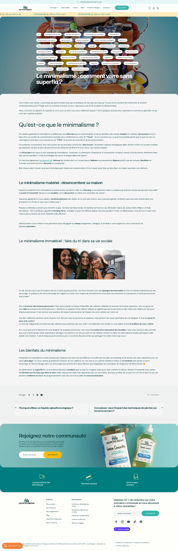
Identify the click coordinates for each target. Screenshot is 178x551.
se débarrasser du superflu (76, 63)
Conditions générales (122, 546)
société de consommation (111, 63)
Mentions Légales (78, 523)
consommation (114, 34)
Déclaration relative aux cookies (80, 511)
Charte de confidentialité (80, 516)
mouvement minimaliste (99, 52)
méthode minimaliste (107, 46)
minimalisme (124, 46)
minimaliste (60, 52)
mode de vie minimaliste (78, 52)
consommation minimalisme (46, 40)
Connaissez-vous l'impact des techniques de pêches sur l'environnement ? (125, 409)
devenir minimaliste (83, 40)
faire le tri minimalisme (45, 46)
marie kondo (80, 46)
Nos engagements (52, 511)
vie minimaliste (62, 69)
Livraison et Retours (78, 519)
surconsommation (131, 63)
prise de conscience (68, 57)
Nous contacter (51, 523)
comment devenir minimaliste (94, 34)
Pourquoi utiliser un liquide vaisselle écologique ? (46, 407)
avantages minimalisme (53, 34)
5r (38, 34)
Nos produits (50, 504)
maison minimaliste (64, 46)
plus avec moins (132, 52)
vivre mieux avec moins (80, 69)
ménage (92, 46)
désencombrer (66, 40)
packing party (116, 52)
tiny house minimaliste (45, 69)
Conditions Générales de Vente (80, 505)
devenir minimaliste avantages (104, 40)
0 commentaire (154, 395)
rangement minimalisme (124, 57)
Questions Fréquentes (53, 519)
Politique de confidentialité (124, 542)
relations (41, 63)
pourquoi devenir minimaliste (47, 57)
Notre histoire (51, 508)
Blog (47, 515)
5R (51, 160)
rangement (107, 57)
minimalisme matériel (44, 52)
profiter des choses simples (89, 57)
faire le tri (123, 40)
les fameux (45, 160)
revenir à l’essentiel (56, 63)
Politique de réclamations (141, 542)
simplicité (94, 63)
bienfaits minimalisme (72, 34)
